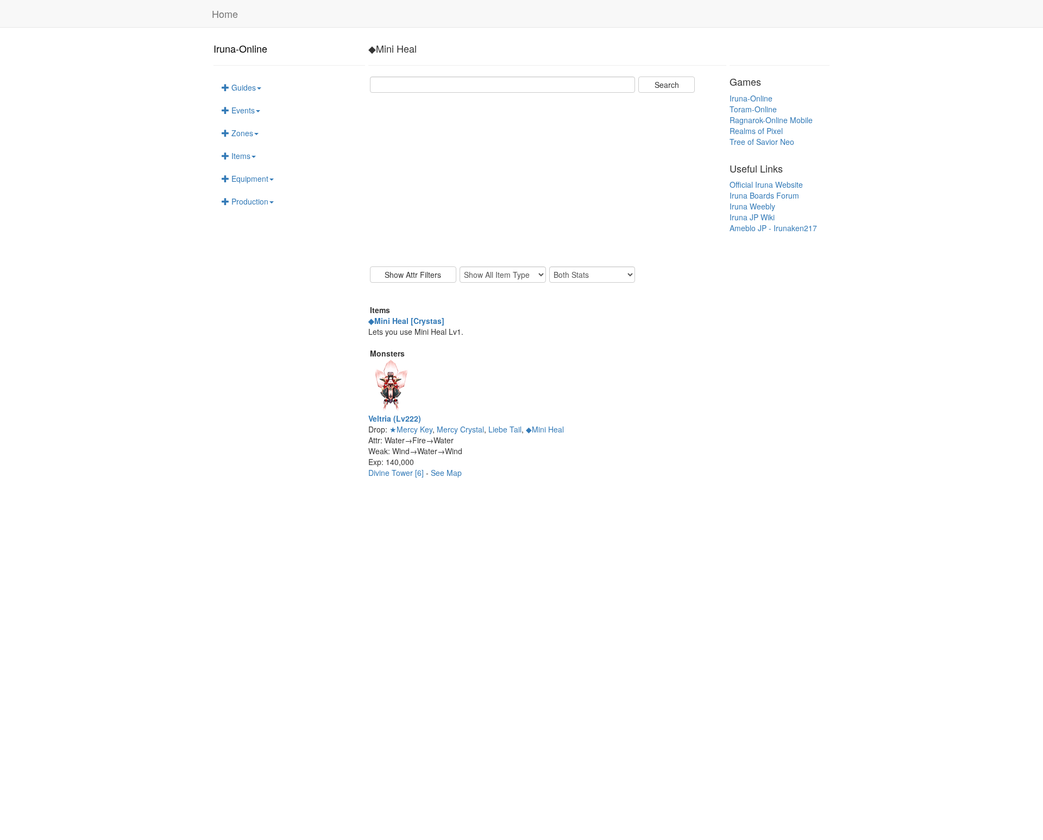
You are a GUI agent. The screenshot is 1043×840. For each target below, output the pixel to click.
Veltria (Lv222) (394, 418)
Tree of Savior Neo (762, 141)
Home (225, 14)
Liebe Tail (505, 429)
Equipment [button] (248, 178)
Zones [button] (241, 133)
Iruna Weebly (752, 206)
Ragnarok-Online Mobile (771, 119)
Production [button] (248, 201)
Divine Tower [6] (397, 472)
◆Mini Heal (545, 429)
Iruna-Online (240, 48)
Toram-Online (753, 109)
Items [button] (239, 155)
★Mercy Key (410, 429)
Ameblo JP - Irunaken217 (773, 227)
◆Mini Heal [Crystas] (406, 320)
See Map (446, 472)
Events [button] (242, 110)
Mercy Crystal (460, 429)
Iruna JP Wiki (752, 217)
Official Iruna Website (766, 184)
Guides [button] (242, 87)
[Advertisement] (547, 180)
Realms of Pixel (756, 130)
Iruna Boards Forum (764, 195)
